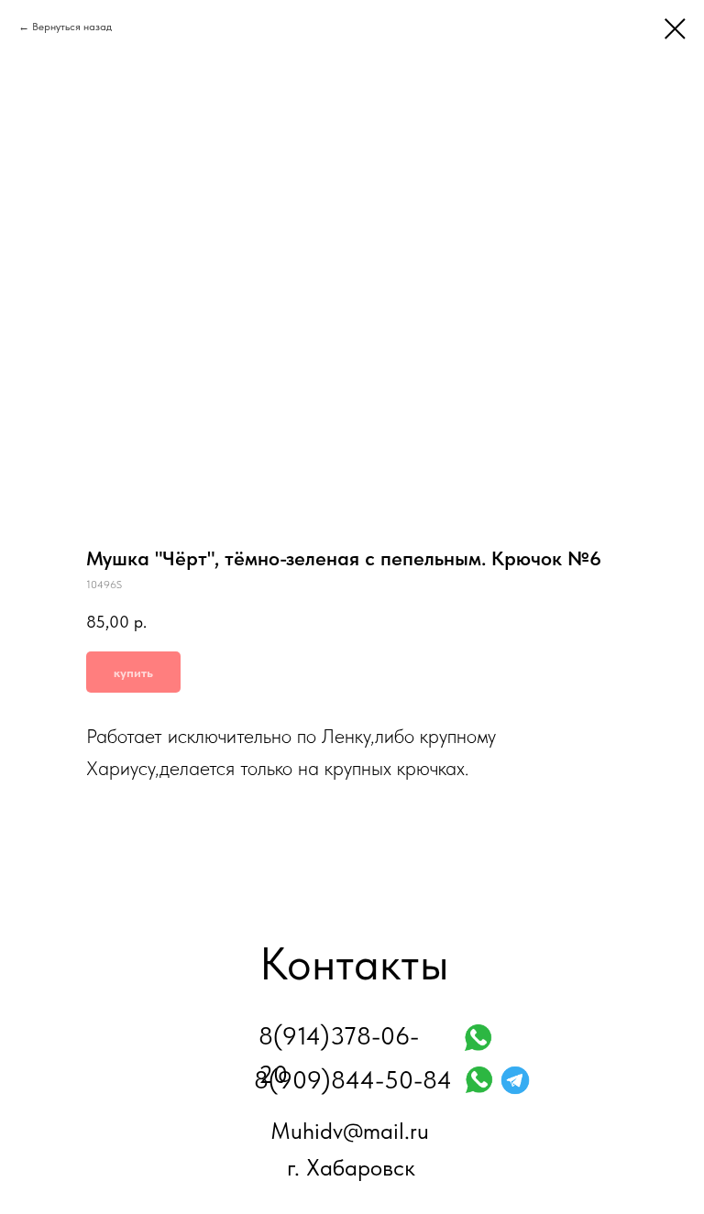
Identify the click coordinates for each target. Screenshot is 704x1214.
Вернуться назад (72, 26)
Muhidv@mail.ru (349, 1130)
